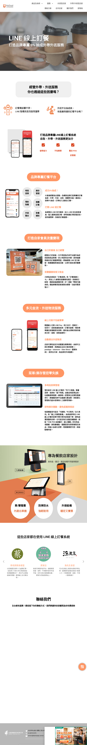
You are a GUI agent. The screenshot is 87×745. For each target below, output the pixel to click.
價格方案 (48, 8)
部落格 (80, 8)
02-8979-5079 (32, 733)
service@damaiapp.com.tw (36, 735)
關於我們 (70, 8)
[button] (3, 561)
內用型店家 (62, 3)
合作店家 (59, 8)
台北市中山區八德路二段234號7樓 (38, 730)
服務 (49, 3)
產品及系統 (36, 3)
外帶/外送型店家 (76, 3)
